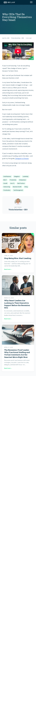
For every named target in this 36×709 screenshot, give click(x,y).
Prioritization (6, 190)
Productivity (13, 180)
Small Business (7, 176)
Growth (5, 183)
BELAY (5, 180)
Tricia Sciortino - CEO (17, 38)
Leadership (25, 176)
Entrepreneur (22, 180)
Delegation (17, 176)
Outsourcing (6, 187)
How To (12, 183)
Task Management (18, 190)
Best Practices (21, 183)
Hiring (26, 187)
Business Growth (17, 187)
